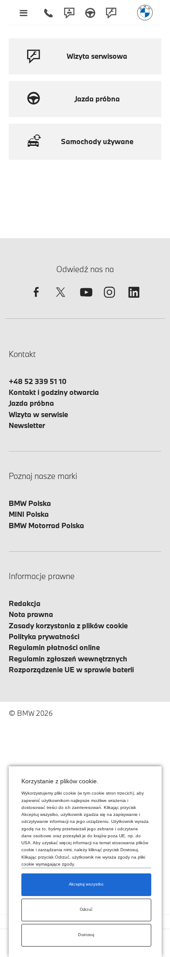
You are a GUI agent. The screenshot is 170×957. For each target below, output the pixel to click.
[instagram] (109, 299)
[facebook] (36, 299)
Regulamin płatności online (54, 647)
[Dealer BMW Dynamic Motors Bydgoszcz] (145, 12)
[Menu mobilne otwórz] (23, 12)
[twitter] (60, 299)
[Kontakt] (69, 12)
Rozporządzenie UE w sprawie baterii (71, 669)
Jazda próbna (31, 403)
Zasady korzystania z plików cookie (68, 625)
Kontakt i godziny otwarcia (54, 392)
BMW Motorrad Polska (46, 525)
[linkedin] (134, 299)
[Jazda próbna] (90, 12)
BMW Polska (30, 503)
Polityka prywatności (44, 636)
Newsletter (27, 425)
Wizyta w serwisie (38, 414)
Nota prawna (31, 614)
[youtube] (85, 299)
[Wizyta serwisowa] (111, 12)
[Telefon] (48, 12)
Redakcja (25, 603)
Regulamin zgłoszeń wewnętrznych (68, 658)
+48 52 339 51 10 (38, 381)
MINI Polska (29, 514)
